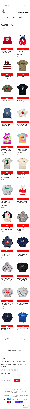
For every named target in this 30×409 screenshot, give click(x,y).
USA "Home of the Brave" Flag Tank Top (7, 77)
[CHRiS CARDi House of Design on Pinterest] (12, 370)
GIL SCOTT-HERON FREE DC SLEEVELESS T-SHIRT (7, 126)
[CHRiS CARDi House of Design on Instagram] (9, 370)
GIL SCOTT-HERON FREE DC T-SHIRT (22, 101)
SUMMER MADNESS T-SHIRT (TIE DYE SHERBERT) (22, 151)
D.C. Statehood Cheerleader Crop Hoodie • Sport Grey (7, 280)
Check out (19, 2)
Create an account (16, 389)
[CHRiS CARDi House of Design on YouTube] (15, 370)
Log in (10, 389)
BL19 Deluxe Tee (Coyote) (21, 77)
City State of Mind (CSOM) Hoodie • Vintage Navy (6, 254)
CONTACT (23, 391)
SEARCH (18, 391)
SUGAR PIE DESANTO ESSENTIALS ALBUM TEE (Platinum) (7, 176)
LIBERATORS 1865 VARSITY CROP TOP (6, 52)
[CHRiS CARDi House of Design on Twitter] (2, 370)
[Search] (24, 5)
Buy (7, 49)
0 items (12, 2)
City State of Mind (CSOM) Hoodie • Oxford (22, 229)
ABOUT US (14, 392)
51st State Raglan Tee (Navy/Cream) (6, 228)
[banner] (15, 11)
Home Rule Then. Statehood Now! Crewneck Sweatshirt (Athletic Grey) (7, 203)
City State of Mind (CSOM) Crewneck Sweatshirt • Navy (22, 254)
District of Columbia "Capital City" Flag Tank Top (22, 203)
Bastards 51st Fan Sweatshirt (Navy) (6, 329)
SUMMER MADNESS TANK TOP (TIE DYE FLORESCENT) (6, 151)
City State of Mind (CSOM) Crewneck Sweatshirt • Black (22, 280)
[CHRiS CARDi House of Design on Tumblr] (7, 370)
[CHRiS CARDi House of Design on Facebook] (4, 370)
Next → (22, 338)
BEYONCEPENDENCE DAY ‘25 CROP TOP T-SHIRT (23, 126)
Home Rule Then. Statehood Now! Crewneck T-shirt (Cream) (22, 176)
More (20, 17)
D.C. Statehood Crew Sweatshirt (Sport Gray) (7, 305)
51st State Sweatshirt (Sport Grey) (23, 304)
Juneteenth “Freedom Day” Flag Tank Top (22, 53)
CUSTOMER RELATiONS (9, 391)
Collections (14, 350)
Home (9, 350)
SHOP (13, 17)
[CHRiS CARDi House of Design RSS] (17, 370)
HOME (7, 17)
